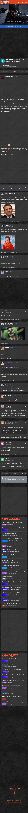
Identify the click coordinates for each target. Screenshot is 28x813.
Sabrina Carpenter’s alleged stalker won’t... (13, 696)
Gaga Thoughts (12, 66)
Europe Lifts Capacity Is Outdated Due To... (13, 680)
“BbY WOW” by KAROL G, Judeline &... (12, 592)
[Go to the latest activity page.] (19, 2)
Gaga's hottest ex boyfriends (9, 554)
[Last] (26, 71)
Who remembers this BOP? (9, 533)
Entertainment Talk (14, 562)
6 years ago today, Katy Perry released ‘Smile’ (13, 691)
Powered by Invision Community (14, 802)
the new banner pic (7, 576)
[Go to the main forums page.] (22, 2)
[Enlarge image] (8, 211)
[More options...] (25, 77)
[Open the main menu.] (26, 2)
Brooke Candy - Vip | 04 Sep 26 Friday (11, 587)
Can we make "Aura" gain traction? (11, 565)
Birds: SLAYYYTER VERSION (9, 549)
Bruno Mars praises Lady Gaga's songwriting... (14, 571)
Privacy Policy (10, 800)
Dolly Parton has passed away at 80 (11, 603)
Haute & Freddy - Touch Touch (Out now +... (13, 538)
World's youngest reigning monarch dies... (13, 544)
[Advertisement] (14, 42)
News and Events (12, 573)
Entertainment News (14, 530)
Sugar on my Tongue (7, 560)
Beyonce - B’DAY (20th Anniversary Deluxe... (13, 598)
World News (10, 524)
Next (23, 71)
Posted (9, 77)
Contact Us (18, 800)
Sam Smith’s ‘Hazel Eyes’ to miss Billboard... (13, 527)
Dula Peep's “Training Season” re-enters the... (13, 581)
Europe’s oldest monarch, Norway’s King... (13, 702)
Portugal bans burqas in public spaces (12, 522)
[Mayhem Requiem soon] (14, 14)
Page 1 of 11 (15, 71)
